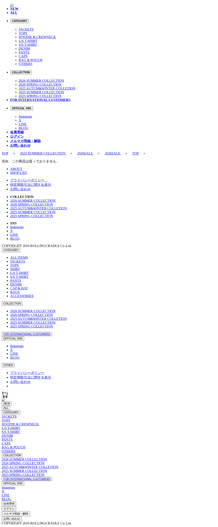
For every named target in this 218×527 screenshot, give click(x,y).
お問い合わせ (20, 189)
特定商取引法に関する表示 (30, 184)
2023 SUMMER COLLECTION (43, 153)
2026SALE (85, 153)
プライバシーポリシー (29, 180)
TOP (5, 153)
